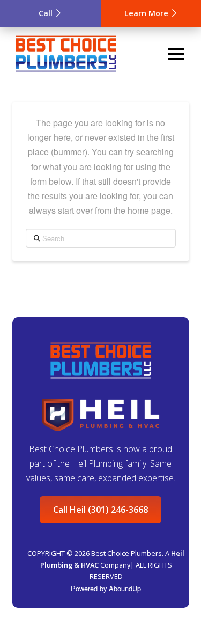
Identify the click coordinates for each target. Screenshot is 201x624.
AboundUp (125, 588)
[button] (176, 54)
